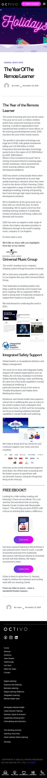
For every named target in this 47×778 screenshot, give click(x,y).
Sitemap (31, 763)
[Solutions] (15, 772)
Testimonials (23, 774)
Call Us (42, 774)
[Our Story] (5, 772)
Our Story (5, 774)
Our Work (33, 774)
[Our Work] (33, 772)
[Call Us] (42, 772)
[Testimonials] (24, 772)
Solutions (14, 774)
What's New (17, 62)
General (7, 62)
